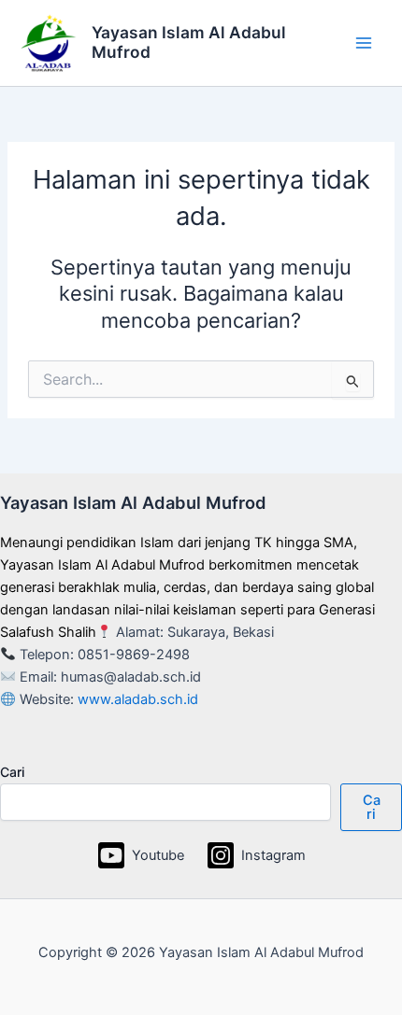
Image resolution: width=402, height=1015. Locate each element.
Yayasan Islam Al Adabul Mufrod (189, 42)
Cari (12, 772)
